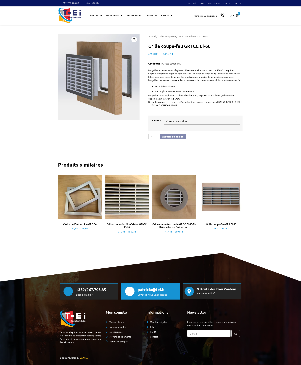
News (201, 3)
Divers (149, 15)
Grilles (94, 15)
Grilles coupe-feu (167, 36)
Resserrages (134, 15)
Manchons (112, 15)
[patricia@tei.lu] (130, 291)
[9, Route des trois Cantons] (189, 291)
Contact (228, 3)
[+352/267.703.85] (68, 291)
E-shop (165, 15)
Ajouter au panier (172, 136)
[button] (222, 15)
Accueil (192, 3)
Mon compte (214, 3)
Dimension (156, 120)
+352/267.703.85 (91, 289)
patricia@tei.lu (152, 289)
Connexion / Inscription (205, 15)
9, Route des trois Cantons (217, 289)
